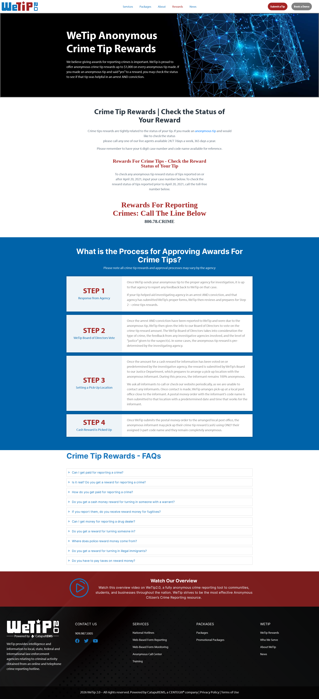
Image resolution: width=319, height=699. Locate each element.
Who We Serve (269, 640)
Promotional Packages (210, 640)
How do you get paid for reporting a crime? (102, 492)
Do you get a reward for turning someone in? (103, 531)
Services (128, 6)
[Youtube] (95, 641)
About (162, 6)
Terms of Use (230, 692)
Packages (145, 6)
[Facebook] (77, 641)
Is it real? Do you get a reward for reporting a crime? (109, 482)
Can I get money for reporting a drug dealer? (103, 521)
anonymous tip (205, 131)
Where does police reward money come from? (104, 541)
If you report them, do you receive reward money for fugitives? (116, 511)
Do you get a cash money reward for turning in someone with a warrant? (123, 502)
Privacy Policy (209, 692)
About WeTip (268, 647)
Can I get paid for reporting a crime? (97, 472)
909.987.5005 (84, 633)
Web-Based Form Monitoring (150, 647)
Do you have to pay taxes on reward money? (103, 560)
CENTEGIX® (176, 692)
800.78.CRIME (159, 221)
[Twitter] (86, 641)
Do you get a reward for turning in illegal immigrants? (109, 551)
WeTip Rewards (269, 632)
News (193, 6)
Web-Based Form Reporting (150, 640)
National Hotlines (143, 632)
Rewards (177, 6)
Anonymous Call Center (147, 654)
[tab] (159, 472)
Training (138, 661)
